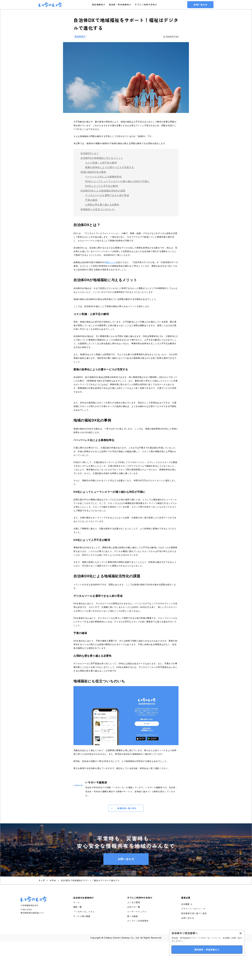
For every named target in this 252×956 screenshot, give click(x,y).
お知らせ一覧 (133, 907)
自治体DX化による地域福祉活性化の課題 (102, 190)
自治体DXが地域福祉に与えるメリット (101, 158)
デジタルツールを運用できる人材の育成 (107, 195)
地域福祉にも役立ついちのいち (97, 209)
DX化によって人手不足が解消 (101, 186)
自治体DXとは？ (89, 153)
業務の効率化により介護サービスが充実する (109, 167)
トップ (41, 880)
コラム (53, 880)
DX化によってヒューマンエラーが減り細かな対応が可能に (117, 181)
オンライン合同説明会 (138, 921)
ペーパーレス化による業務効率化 (103, 176)
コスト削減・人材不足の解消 (101, 162)
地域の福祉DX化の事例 (93, 172)
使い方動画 (132, 916)
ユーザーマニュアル (136, 911)
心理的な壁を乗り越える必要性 (102, 204)
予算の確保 (91, 200)
